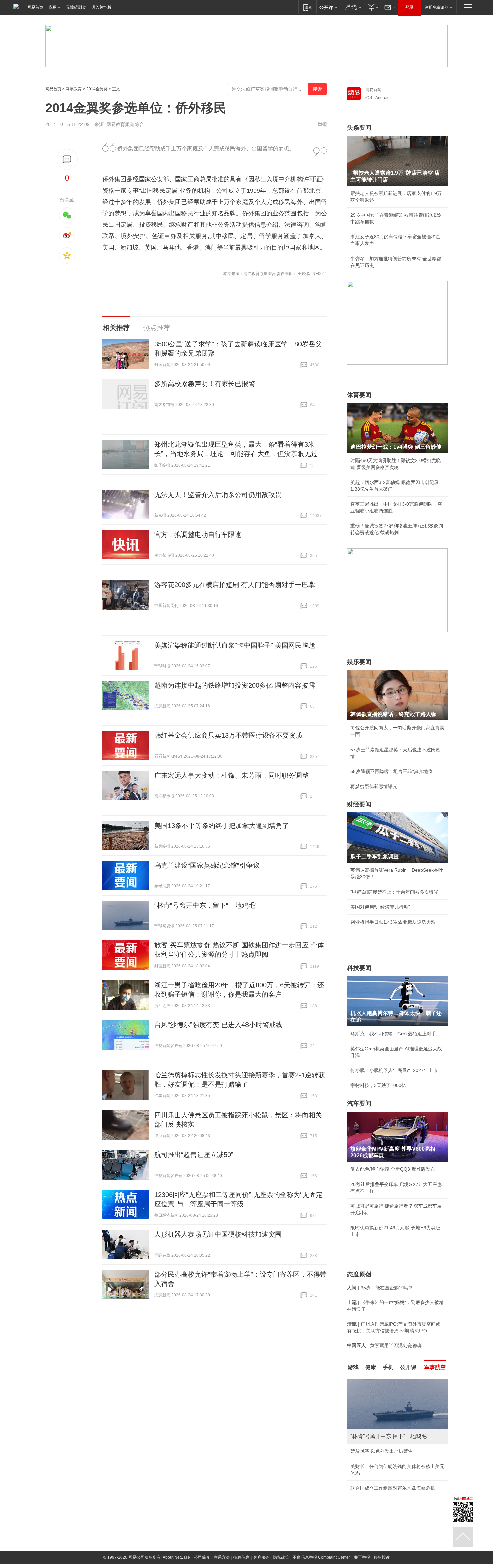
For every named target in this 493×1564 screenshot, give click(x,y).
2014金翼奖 (97, 89)
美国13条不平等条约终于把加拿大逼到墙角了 (221, 825)
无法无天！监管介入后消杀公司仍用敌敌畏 (218, 494)
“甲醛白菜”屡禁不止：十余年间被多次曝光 (394, 892)
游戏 (353, 1367)
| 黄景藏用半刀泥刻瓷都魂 (384, 1345)
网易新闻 (373, 89)
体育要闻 (359, 395)
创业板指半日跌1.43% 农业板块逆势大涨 (393, 922)
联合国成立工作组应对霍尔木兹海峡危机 (392, 1488)
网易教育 (74, 89)
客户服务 (261, 1557)
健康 (370, 1367)
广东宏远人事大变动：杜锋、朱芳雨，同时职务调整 (231, 775)
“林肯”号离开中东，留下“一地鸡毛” (206, 905)
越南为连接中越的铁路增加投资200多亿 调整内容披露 (234, 685)
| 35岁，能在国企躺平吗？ (380, 1287)
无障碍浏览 (76, 7)
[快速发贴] (67, 159)
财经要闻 (359, 804)
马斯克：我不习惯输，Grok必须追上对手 (393, 1033)
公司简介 (202, 1557)
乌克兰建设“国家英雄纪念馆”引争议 (207, 865)
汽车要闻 (359, 1103)
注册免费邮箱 (437, 7)
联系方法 (222, 1557)
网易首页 (35, 7)
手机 (388, 1367)
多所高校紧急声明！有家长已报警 (204, 383)
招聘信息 (241, 1557)
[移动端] (307, 7)
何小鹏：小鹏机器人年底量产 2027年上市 (394, 1070)
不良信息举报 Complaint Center (321, 1557)
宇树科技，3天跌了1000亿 (378, 1085)
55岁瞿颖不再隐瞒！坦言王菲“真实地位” (392, 771)
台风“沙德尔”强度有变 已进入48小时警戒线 (218, 1024)
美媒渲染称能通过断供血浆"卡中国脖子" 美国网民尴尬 (234, 645)
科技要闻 (359, 968)
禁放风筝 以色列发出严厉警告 (381, 1451)
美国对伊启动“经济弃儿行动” (380, 907)
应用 (53, 7)
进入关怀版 (101, 7)
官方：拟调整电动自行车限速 (197, 534)
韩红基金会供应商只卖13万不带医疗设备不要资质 (228, 735)
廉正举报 (362, 1557)
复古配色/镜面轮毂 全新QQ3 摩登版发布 (392, 1169)
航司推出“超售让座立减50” (193, 1154)
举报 (322, 124)
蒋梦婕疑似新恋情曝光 (373, 786)
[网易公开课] (328, 7)
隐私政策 (281, 1557)
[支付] (372, 7)
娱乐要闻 (359, 662)
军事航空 (435, 1367)
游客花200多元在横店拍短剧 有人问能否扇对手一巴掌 (234, 584)
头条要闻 (359, 127)
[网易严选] (352, 7)
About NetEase (176, 1557)
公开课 (408, 1367)
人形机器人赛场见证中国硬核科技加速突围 (218, 1234)
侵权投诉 (382, 1557)
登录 (409, 7)
